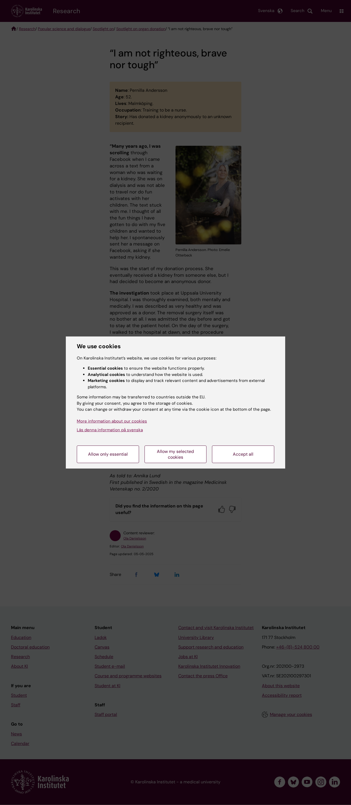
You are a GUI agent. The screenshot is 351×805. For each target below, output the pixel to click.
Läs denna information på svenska (110, 430)
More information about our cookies (112, 421)
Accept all (243, 454)
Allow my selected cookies (175, 454)
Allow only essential (108, 454)
